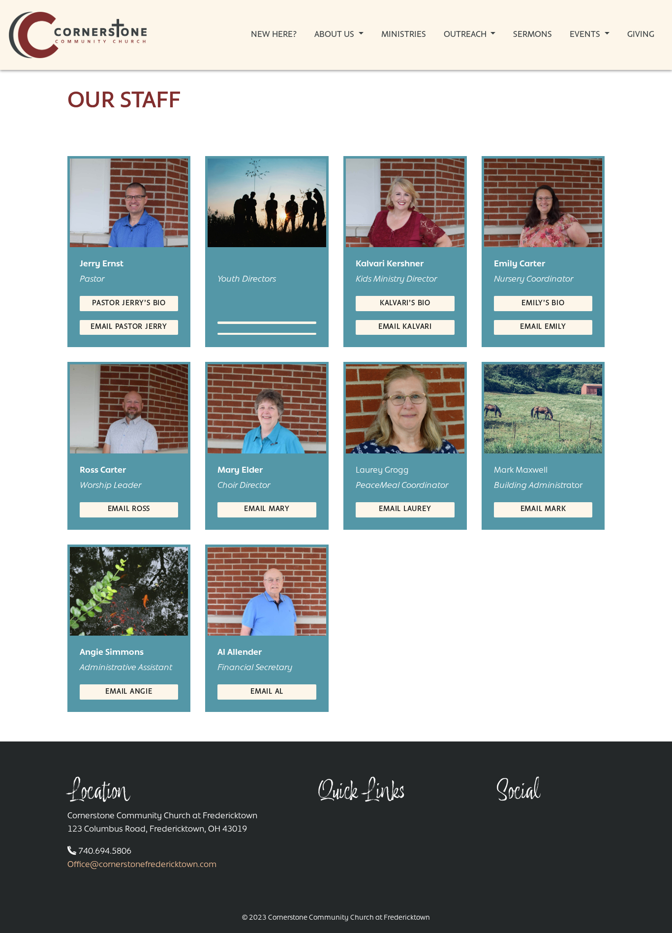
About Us (335, 35)
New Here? (274, 35)
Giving (640, 35)
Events (586, 35)
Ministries (403, 35)
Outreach (466, 35)
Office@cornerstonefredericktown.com (141, 865)
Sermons (532, 35)
